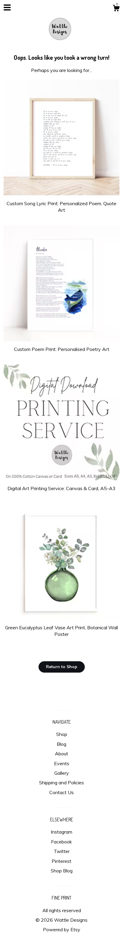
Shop (61, 734)
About (61, 754)
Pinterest (61, 861)
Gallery (61, 773)
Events (61, 763)
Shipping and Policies (61, 782)
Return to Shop (61, 666)
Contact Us (61, 792)
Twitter (62, 851)
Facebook (61, 842)
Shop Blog (62, 871)
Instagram (61, 832)
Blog (61, 744)
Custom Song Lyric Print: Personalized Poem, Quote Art (61, 206)
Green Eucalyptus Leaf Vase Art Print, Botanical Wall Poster (61, 631)
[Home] (61, 26)
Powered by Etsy (61, 929)
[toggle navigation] (7, 7)
